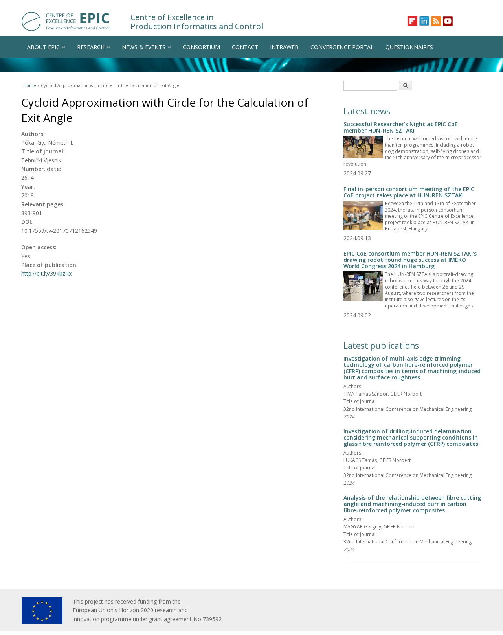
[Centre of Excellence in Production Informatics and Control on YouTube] (448, 21)
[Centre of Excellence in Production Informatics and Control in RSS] (436, 21)
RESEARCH (91, 47)
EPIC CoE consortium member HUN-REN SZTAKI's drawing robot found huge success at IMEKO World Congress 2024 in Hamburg (410, 260)
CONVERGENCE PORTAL (342, 47)
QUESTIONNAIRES (409, 47)
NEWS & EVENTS (143, 47)
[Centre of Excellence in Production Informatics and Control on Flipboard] (412, 21)
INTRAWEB (284, 47)
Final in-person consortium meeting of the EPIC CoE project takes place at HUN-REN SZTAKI (408, 192)
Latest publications (381, 345)
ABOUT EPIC (43, 47)
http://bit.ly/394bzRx (46, 273)
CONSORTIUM (201, 47)
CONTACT (245, 47)
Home (29, 85)
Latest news (366, 111)
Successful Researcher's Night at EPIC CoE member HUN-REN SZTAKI (400, 127)
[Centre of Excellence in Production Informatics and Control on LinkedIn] (424, 21)
